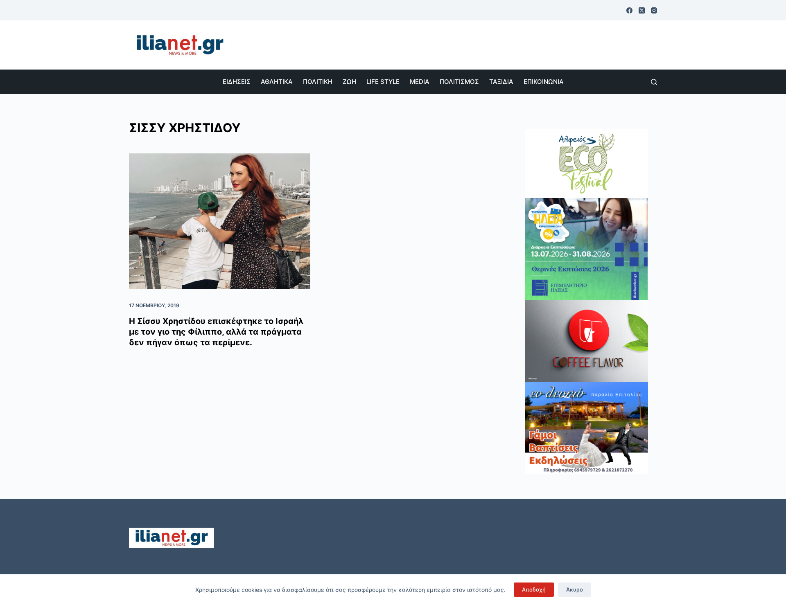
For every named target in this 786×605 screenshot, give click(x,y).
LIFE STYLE (383, 81)
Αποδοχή (534, 589)
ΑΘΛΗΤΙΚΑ (277, 81)
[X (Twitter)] (642, 10)
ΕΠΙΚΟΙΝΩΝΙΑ (544, 81)
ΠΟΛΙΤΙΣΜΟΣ (459, 81)
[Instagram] (654, 10)
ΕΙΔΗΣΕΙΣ (237, 81)
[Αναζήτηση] (654, 82)
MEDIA (419, 81)
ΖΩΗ (349, 81)
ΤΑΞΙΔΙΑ (501, 81)
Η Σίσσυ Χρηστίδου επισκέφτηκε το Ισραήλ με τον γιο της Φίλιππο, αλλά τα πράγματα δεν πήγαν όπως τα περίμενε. (216, 331)
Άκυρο (574, 589)
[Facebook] (629, 10)
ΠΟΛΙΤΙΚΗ (317, 81)
